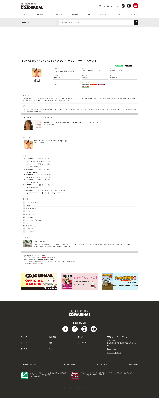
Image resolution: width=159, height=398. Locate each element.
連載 (89, 14)
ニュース (24, 14)
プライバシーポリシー (67, 364)
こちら (44, 257)
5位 (27, 177)
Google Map (111, 349)
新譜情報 (75, 14)
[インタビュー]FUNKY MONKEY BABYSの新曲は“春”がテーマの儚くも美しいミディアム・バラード (70, 122)
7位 (27, 161)
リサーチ (40, 14)
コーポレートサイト (114, 353)
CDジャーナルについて (29, 364)
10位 (42, 177)
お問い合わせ (133, 364)
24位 (42, 161)
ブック (118, 14)
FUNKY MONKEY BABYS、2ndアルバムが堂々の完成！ (51, 141)
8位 (42, 193)
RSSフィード (102, 364)
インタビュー (57, 14)
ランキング (134, 14)
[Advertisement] (79, 43)
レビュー (103, 14)
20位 (53, 193)
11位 (27, 167)
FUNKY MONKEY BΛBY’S (63, 71)
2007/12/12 (57, 84)
